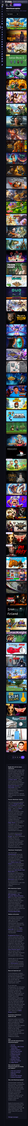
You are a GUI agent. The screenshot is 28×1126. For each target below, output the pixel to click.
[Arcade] (2, 32)
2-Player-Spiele (12, 779)
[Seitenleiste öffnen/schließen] (2, 1)
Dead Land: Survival (13, 786)
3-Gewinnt (14, 805)
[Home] (2, 6)
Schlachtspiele (12, 854)
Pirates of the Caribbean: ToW (15, 1056)
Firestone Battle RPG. (14, 911)
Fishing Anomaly (15, 1054)
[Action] (2, 29)
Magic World (11, 822)
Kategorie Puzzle (18, 804)
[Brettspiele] (2, 34)
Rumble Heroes (15, 1059)
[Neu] (2, 11)
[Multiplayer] (2, 21)
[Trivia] (2, 59)
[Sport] (2, 54)
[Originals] (2, 19)
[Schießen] (2, 49)
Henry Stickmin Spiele (14, 949)
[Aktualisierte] (2, 16)
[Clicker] (2, 37)
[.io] (2, 42)
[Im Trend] (2, 14)
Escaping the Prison (13, 935)
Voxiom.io (19, 931)
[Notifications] (10, 4)
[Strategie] (2, 56)
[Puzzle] (2, 46)
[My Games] (6, 4)
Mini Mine (13, 1074)
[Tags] (2, 65)
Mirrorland (11, 879)
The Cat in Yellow (16, 1061)
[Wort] (2, 61)
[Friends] (2, 4)
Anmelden (17, 5)
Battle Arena (14, 862)
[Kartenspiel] (2, 44)
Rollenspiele (14, 963)
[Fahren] (2, 39)
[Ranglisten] (2, 23)
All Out (13, 1045)
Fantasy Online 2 (15, 1050)
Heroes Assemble (16, 1077)
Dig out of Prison (15, 1053)
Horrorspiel (11, 787)
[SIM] (2, 51)
